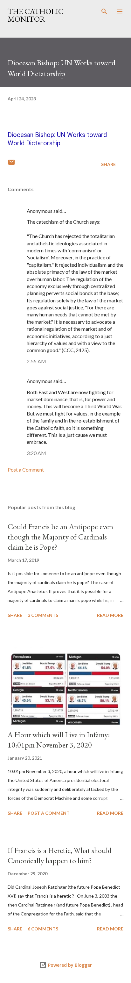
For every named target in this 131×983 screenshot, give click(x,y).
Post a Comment (26, 469)
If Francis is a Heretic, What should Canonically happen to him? (60, 855)
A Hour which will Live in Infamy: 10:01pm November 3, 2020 (59, 740)
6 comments (43, 928)
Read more (110, 615)
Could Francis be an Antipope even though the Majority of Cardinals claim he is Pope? (60, 537)
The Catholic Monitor (36, 15)
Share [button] (108, 164)
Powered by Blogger (69, 965)
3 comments (43, 615)
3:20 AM (36, 453)
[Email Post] (11, 164)
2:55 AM (36, 361)
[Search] (104, 11)
